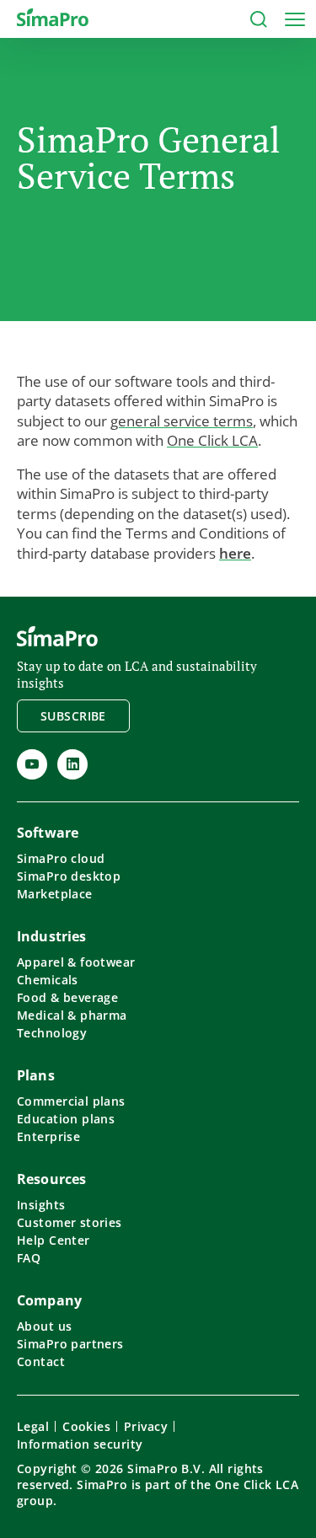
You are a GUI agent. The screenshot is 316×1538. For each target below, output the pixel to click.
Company (49, 1300)
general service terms (181, 421)
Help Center (53, 1240)
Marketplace (55, 894)
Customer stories (69, 1222)
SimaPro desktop (69, 876)
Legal (33, 1426)
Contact (41, 1361)
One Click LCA (212, 440)
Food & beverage (67, 997)
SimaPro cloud (60, 858)
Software (47, 832)
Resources (51, 1179)
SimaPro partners (70, 1344)
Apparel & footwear (76, 962)
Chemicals (47, 980)
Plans (36, 1075)
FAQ (28, 1258)
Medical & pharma (72, 1015)
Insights (41, 1205)
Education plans (66, 1119)
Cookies (86, 1426)
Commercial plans (71, 1101)
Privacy (146, 1426)
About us (44, 1326)
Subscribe (73, 716)
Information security (79, 1444)
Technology (52, 1033)
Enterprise (48, 1136)
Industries (52, 936)
